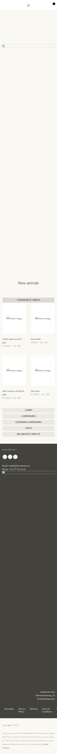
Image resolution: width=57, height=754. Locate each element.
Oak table (35, 391)
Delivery (34, 709)
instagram (10, 457)
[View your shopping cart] (51, 5)
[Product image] (14, 318)
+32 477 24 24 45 (17, 469)
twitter (15, 457)
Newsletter (9, 709)
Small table (36, 339)
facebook (5, 457)
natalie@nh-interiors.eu (19, 466)
